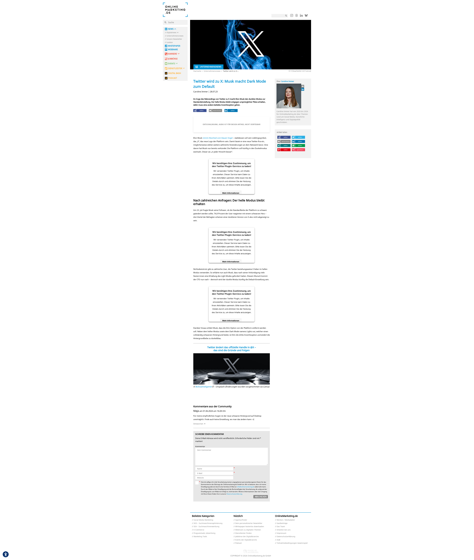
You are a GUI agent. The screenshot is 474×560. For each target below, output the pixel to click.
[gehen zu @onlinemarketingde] (296, 16)
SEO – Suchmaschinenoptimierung (208, 523)
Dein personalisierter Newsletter (248, 523)
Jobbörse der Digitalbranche (247, 537)
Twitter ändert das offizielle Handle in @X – (231, 347)
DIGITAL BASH (174, 73)
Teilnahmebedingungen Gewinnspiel (292, 543)
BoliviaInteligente (203, 386)
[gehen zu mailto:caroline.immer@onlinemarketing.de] (302, 86)
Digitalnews (171, 33)
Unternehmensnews (175, 36)
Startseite (197, 71)
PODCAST (172, 78)
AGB (278, 540)
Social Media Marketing (203, 520)
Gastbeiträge (282, 523)
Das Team (281, 527)
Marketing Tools (200, 537)
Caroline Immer (287, 81)
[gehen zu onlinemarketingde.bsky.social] (306, 16)
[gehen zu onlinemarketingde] (291, 16)
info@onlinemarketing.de (245, 487)
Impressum (281, 533)
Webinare (173, 49)
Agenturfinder (241, 520)
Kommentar (200, 447)
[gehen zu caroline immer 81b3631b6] (302, 89)
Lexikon (170, 42)
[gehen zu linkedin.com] (301, 16)
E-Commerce (199, 530)
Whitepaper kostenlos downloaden (249, 527)
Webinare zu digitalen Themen (248, 530)
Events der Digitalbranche (246, 540)
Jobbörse (173, 59)
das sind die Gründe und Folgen (231, 350)
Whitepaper (174, 46)
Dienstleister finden (243, 533)
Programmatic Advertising (204, 533)
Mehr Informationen (230, 193)
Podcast (238, 543)
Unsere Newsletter (174, 39)
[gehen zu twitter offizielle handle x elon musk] (231, 369)
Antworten (198, 423)
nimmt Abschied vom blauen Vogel (218, 138)
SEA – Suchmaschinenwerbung (206, 527)
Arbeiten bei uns (284, 530)
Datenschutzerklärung (234, 494)
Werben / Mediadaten (286, 520)
